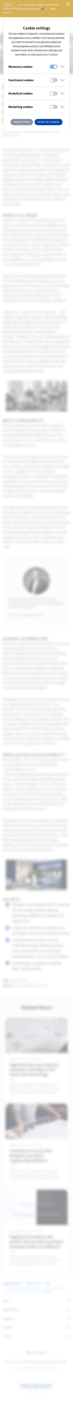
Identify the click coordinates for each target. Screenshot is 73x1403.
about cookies (50, 54)
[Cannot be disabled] (54, 67)
